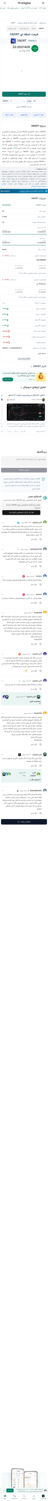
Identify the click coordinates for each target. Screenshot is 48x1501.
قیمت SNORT (41, 205)
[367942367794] (45, 549)
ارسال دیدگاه (24, 470)
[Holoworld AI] (19, 681)
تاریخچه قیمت (24, 28)
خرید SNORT (22, 94)
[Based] (19, 654)
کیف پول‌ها (12, 28)
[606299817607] (45, 790)
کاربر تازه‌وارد (37, 522)
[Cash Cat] (17, 791)
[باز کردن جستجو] (5, 3)
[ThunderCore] (18, 522)
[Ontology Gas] (18, 549)
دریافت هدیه (7, 379)
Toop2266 (38, 612)
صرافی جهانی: (14, 8)
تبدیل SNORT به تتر (24, 106)
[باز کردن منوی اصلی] (43, 3)
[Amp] (23, 576)
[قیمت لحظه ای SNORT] (13, 40)
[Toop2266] (45, 612)
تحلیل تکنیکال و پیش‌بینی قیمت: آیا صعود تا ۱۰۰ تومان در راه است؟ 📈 (26, 395)
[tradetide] (13, 774)
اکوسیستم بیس (24, 359)
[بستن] (4, 1490)
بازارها (34, 28)
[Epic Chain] (19, 754)
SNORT (5, 101)
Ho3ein (39, 576)
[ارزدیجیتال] (24, 3)
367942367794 (36, 549)
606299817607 (36, 790)
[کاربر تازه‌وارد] (45, 522)
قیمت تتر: (33, 8)
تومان (29, 101)
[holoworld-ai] (13, 697)
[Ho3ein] (45, 576)
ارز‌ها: (44, 8)
